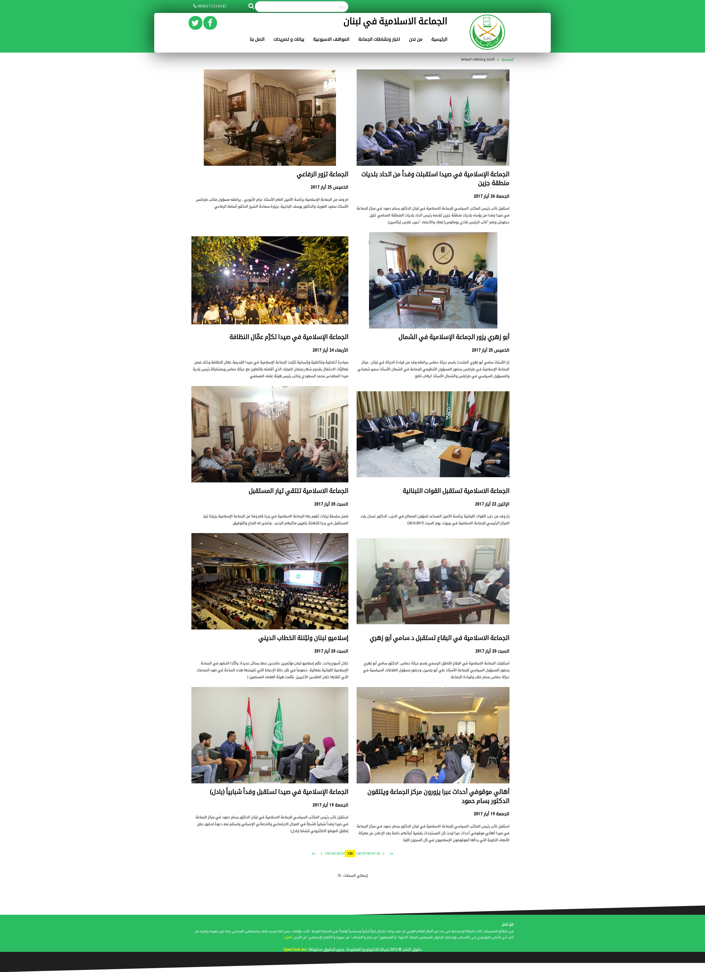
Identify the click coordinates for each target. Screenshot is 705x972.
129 (362, 853)
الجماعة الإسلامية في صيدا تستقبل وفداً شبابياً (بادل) (279, 791)
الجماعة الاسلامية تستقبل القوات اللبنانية (456, 490)
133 (350, 854)
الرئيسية (439, 39)
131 (372, 853)
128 (357, 853)
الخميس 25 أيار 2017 (329, 187)
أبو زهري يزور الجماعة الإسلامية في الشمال (453, 336)
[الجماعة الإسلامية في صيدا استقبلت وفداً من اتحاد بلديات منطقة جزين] (433, 123)
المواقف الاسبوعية (331, 39)
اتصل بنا (257, 39)
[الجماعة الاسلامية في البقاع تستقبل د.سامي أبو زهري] (433, 581)
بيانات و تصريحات (288, 39)
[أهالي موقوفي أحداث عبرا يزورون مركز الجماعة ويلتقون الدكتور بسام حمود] (433, 738)
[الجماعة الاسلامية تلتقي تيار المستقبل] (269, 444)
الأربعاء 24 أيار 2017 (330, 350)
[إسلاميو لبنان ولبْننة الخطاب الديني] (269, 585)
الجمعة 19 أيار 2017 (491, 813)
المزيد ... (286, 937)
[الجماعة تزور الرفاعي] (270, 118)
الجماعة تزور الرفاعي (322, 174)
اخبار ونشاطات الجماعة (379, 39)
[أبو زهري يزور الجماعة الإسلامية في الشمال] (433, 280)
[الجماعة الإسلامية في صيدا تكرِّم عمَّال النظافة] (269, 280)
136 (337, 853)
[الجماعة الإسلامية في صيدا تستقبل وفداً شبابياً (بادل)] (269, 739)
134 (327, 853)
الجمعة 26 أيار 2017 (491, 196)
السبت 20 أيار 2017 (331, 504)
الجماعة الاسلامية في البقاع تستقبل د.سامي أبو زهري (439, 637)
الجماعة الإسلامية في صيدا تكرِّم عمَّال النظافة (288, 336)
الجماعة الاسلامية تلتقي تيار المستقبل (298, 490)
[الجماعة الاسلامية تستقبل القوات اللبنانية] (433, 434)
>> (313, 854)
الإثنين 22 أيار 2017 (492, 504)
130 (367, 853)
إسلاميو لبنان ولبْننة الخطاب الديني (303, 637)
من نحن (415, 39)
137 (342, 853)
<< (391, 854)
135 (332, 853)
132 (377, 853)
